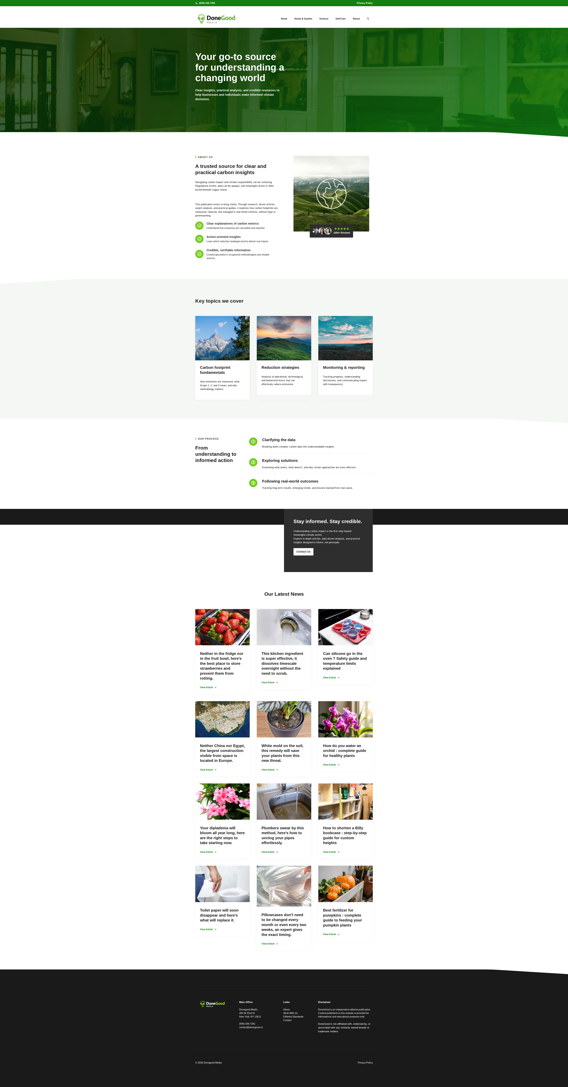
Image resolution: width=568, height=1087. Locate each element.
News (284, 18)
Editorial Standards (293, 1016)
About (356, 18)
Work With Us (290, 1013)
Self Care (340, 18)
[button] (368, 18)
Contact (287, 1020)
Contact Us (303, 551)
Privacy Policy (365, 3)
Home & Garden (303, 18)
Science (323, 18)
